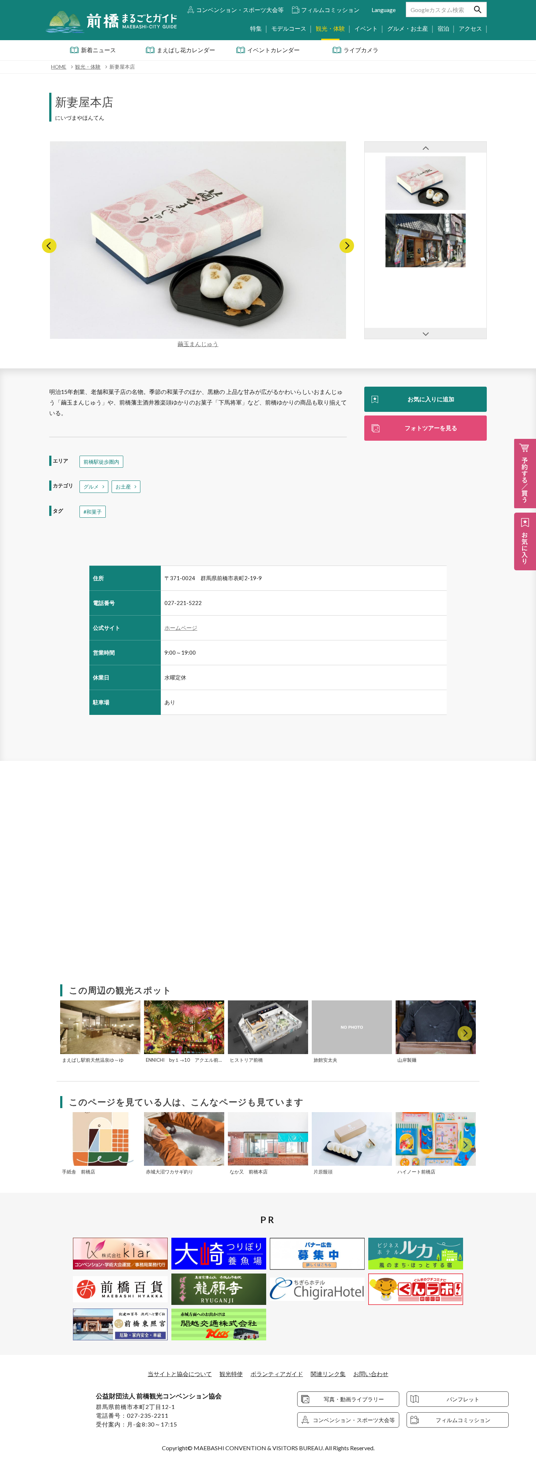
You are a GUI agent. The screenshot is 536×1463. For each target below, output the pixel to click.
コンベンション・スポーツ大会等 (240, 9)
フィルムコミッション (330, 9)
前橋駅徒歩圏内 (101, 462)
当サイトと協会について (180, 1373)
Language (384, 9)
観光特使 (231, 1373)
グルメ (91, 486)
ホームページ (180, 627)
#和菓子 (92, 512)
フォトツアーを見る (431, 427)
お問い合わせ (370, 1373)
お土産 (123, 486)
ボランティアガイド (276, 1373)
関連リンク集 (328, 1373)
